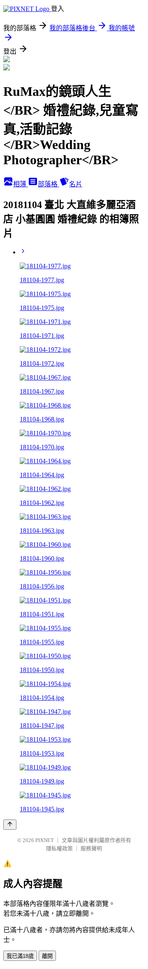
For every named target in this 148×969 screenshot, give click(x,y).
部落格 (48, 184)
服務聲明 (91, 848)
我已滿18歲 (20, 956)
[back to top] (9, 825)
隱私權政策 (59, 848)
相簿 (20, 184)
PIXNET (44, 840)
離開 (47, 956)
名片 (75, 184)
